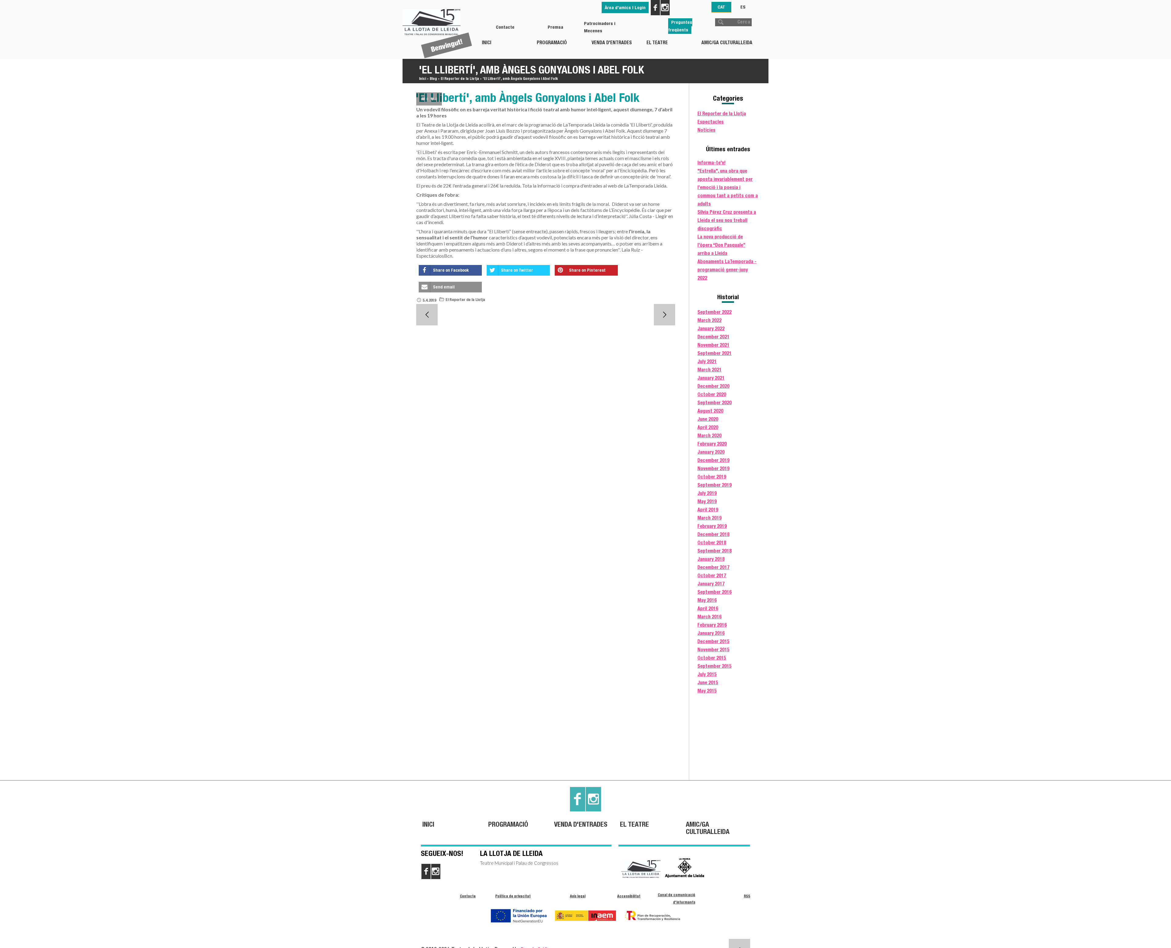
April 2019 (707, 510)
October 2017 (711, 575)
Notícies (706, 130)
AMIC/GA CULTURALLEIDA (726, 42)
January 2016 (711, 633)
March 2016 (709, 617)
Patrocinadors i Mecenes (599, 27)
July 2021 (707, 361)
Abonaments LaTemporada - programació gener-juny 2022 (727, 270)
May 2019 (707, 501)
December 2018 (713, 534)
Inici (486, 42)
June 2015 (707, 682)
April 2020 (707, 427)
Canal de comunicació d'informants (676, 898)
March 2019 (709, 518)
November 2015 (713, 650)
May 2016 (707, 600)
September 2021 (714, 353)
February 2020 (712, 444)
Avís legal (578, 896)
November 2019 (713, 468)
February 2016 (712, 625)
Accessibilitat (628, 896)
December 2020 (713, 386)
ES (743, 6)
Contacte (505, 27)
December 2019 (713, 460)
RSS (747, 896)
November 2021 (713, 345)
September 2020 (714, 403)
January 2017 (711, 584)
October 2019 (711, 477)
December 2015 (713, 641)
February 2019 (712, 526)
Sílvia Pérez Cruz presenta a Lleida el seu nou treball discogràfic (726, 220)
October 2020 (711, 394)
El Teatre (657, 42)
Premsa (555, 27)
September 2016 (714, 592)
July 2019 (707, 493)
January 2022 (711, 328)
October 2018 (711, 543)
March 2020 (709, 435)
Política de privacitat (513, 896)
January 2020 (711, 452)
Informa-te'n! (711, 163)
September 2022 (714, 312)
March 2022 (709, 320)
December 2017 (713, 567)
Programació (552, 42)
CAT (721, 6)
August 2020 (710, 411)
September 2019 (714, 485)
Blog (433, 78)
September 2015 (714, 666)
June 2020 (707, 419)
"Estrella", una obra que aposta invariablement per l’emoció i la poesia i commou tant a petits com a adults (727, 187)
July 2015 (707, 674)
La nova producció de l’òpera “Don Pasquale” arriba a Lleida (721, 245)
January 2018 (711, 559)
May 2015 (707, 691)
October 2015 (711, 658)
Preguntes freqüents (680, 26)
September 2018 (714, 551)
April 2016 (707, 608)
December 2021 (713, 337)
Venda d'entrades (612, 42)
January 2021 (711, 378)
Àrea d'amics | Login (625, 7)
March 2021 (709, 370)
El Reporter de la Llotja (460, 78)
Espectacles (710, 122)
